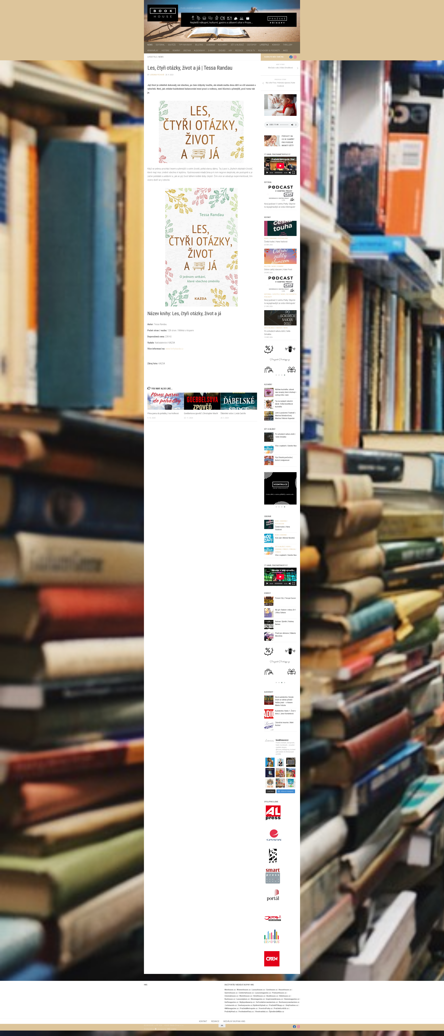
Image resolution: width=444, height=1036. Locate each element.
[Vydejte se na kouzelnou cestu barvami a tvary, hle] (270, 783)
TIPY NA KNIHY (185, 44)
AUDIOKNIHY (199, 50)
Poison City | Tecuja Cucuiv (285, 603)
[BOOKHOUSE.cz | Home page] (162, 13)
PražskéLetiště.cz (281, 1008)
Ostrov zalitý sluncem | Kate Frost (278, 269)
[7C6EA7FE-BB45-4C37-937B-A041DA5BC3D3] (280, 666)
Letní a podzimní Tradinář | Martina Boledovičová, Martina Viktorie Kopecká (285, 421)
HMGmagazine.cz (232, 1008)
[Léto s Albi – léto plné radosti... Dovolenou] (280, 772)
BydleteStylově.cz (260, 1005)
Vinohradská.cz (261, 1011)
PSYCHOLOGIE (283, 238)
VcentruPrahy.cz (266, 1008)
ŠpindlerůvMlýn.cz (276, 1011)
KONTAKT (203, 1021)
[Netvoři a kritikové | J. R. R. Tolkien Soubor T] (290, 762)
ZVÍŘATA (278, 557)
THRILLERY (287, 44)
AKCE (285, 50)
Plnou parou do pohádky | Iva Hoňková (163, 413)
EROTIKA (187, 50)
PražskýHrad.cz (231, 1011)
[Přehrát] (267, 172)
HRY (230, 50)
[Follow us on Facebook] (291, 56)
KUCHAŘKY (222, 44)
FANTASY (279, 328)
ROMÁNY (176, 50)
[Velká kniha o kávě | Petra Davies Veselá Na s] (280, 762)
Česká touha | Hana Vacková (275, 241)
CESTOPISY (251, 44)
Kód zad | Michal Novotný (285, 543)
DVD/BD (222, 50)
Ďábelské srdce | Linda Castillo (233, 413)
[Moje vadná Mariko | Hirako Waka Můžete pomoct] (270, 762)
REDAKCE (215, 1021)
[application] (280, 166)
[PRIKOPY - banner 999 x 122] (239, 20)
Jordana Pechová (157, 75)
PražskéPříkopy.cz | (277, 1005)
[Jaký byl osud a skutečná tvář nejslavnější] (290, 783)
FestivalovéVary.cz (246, 1011)
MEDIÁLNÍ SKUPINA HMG (234, 1021)
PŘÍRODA (292, 555)
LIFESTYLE (264, 44)
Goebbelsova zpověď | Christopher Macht (201, 413)
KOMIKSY (276, 44)
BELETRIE (199, 44)
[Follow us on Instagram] (295, 56)
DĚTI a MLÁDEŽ (237, 44)
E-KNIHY (211, 50)
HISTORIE (165, 50)
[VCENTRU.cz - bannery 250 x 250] (280, 362)
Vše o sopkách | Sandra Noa (285, 451)
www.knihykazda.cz (174, 348)
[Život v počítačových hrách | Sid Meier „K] (270, 772)
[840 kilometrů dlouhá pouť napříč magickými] (290, 772)
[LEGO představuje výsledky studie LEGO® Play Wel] (280, 783)
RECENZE (239, 50)
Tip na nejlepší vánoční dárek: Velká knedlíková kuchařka (284, 409)
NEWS (150, 44)
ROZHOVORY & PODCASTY (269, 50)
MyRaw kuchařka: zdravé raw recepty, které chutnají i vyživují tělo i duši (285, 397)
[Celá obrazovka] (293, 172)
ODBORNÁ (210, 44)
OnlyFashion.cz (292, 1005)
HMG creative (171, 1029)
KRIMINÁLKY (152, 50)
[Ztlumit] (290, 172)
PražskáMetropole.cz (248, 1008)
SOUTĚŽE (172, 44)
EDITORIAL (160, 44)
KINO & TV (250, 50)
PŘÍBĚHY (285, 555)
